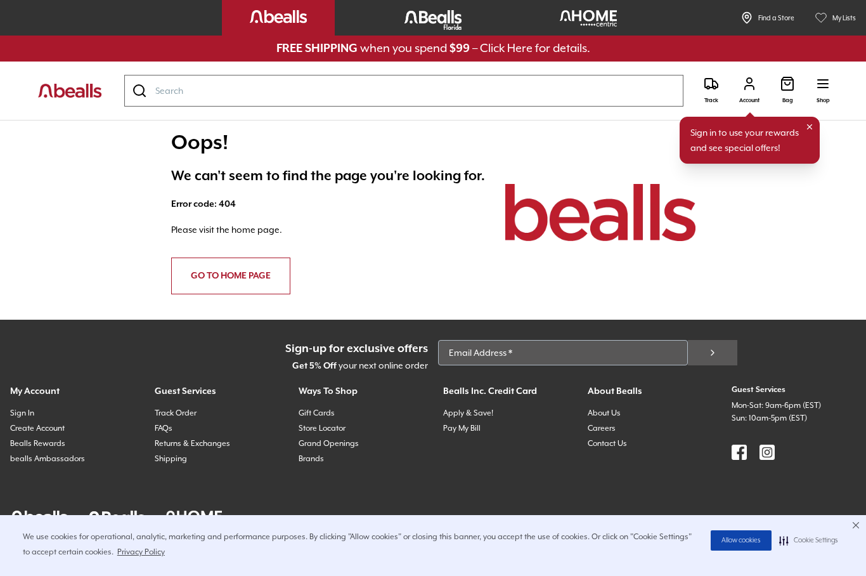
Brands (311, 458)
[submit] (712, 352)
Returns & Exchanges (192, 443)
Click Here (506, 48)
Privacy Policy (141, 551)
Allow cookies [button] (741, 540)
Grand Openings (329, 443)
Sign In (22, 413)
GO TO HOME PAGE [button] (231, 276)
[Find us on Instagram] (767, 452)
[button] (809, 540)
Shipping (171, 458)
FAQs (163, 428)
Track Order (176, 413)
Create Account (37, 428)
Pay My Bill (462, 428)
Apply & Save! (468, 413)
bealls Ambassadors (47, 458)
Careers (602, 428)
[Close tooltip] (810, 127)
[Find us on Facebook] (739, 452)
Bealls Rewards (37, 443)
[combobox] (403, 91)
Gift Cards (317, 413)
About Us (604, 413)
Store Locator (322, 428)
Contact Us (607, 443)
